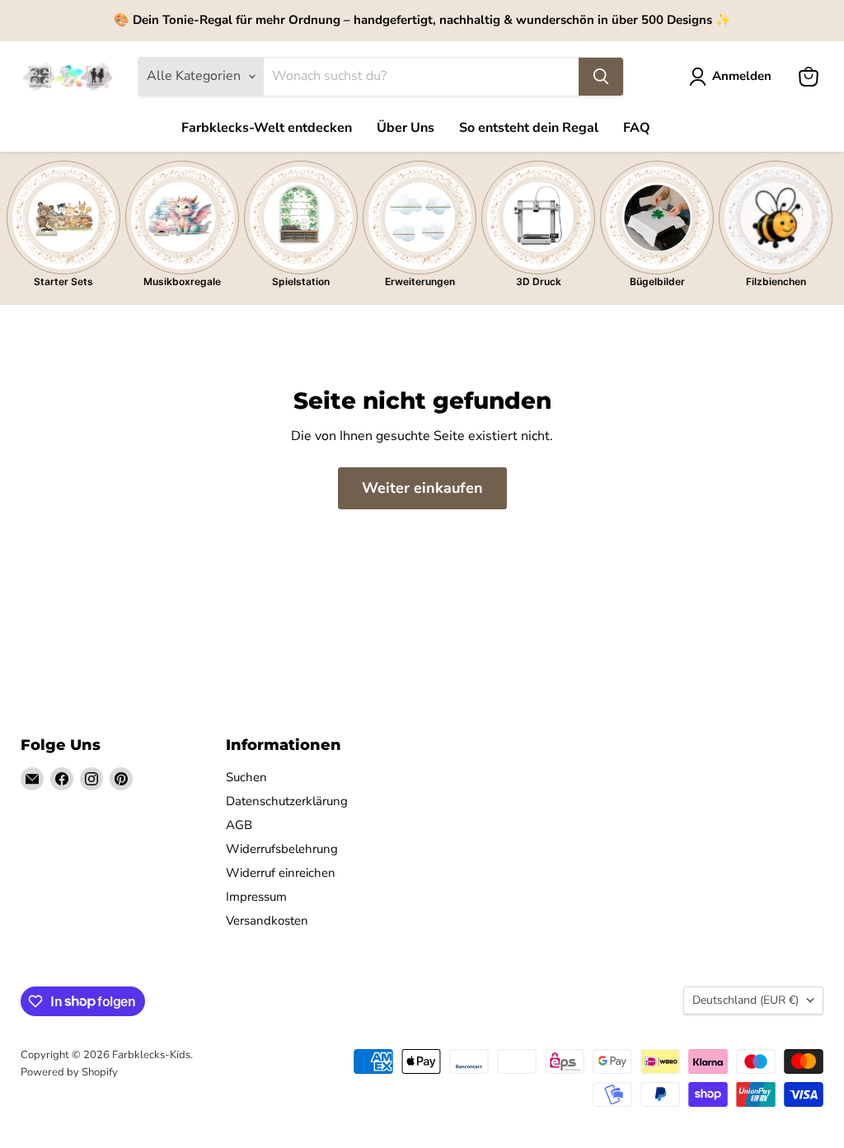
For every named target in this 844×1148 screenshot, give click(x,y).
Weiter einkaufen (422, 488)
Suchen (246, 777)
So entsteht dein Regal (528, 128)
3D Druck (538, 281)
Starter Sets (63, 281)
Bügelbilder (657, 281)
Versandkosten (267, 920)
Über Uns (405, 128)
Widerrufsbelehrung (282, 849)
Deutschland (745, 1000)
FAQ (636, 128)
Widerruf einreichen (280, 873)
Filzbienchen (776, 281)
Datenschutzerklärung (287, 801)
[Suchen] (601, 77)
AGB (239, 825)
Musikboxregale (182, 281)
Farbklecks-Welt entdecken (266, 128)
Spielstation (301, 281)
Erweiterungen (420, 281)
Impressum (256, 896)
